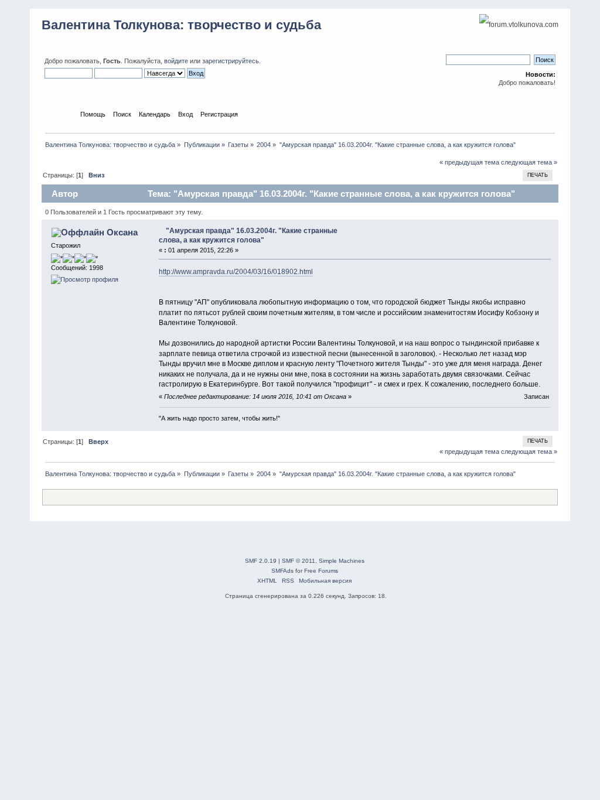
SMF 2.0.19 (261, 561)
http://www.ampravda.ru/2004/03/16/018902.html (236, 272)
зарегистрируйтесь (230, 60)
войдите (176, 60)
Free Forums (321, 570)
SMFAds (282, 570)
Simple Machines (341, 561)
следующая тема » (529, 162)
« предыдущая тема (469, 162)
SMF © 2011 (298, 561)
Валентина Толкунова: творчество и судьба (181, 25)
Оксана (122, 232)
